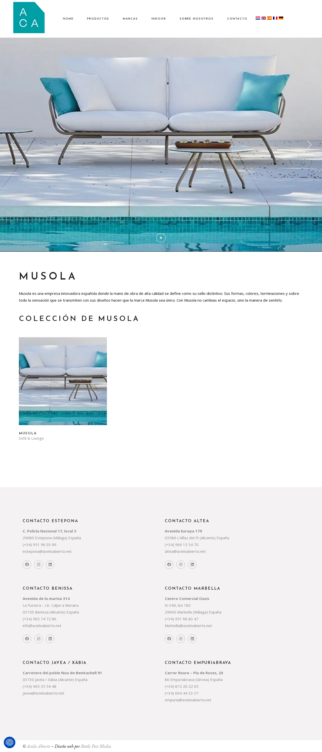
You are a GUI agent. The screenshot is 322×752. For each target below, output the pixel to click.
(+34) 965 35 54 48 (39, 686)
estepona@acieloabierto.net (47, 551)
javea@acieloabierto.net (43, 693)
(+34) (28, 544)
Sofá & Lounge (31, 438)
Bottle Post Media (96, 746)
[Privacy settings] (9, 742)
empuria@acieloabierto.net (188, 699)
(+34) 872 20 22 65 (181, 686)
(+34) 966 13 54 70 (181, 544)
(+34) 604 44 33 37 (181, 693)
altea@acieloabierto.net (185, 551)
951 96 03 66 (44, 544)
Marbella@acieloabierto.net (188, 625)
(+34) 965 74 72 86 (39, 618)
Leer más (63, 385)
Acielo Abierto (38, 746)
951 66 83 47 (187, 618)
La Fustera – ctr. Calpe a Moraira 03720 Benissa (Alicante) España (51, 605)
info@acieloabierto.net (42, 625)
